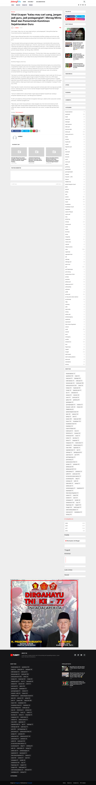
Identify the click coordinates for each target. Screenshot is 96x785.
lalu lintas (75, 231)
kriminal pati (75, 224)
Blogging (17, 782)
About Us (18, 4)
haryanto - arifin (75, 176)
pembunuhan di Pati (75, 274)
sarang (75, 311)
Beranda (13, 11)
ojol (75, 256)
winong (75, 364)
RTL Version (83, 782)
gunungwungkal (75, 171)
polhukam (75, 289)
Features (30, 1)
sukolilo (75, 339)
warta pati (75, 359)
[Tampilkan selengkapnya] (39, 131)
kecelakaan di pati (75, 206)
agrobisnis (75, 114)
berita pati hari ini (75, 134)
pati (75, 266)
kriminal (75, 221)
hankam (75, 174)
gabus (75, 164)
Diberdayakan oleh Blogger (73, 540)
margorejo (75, 236)
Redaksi (30, 4)
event (75, 159)
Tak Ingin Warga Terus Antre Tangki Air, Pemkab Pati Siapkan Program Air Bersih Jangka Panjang (18, 159)
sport (75, 334)
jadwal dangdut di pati (75, 184)
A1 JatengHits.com (69, 519)
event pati (75, 161)
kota (75, 216)
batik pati (75, 126)
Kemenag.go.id (19, 112)
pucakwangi (75, 299)
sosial (75, 329)
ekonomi (75, 156)
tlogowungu (75, 346)
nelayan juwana (75, 246)
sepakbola (75, 319)
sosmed (75, 331)
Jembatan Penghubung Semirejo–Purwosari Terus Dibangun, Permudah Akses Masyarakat (35, 159)
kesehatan (75, 209)
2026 (75, 523)
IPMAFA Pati (75, 181)
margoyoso (75, 239)
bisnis (75, 136)
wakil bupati (75, 354)
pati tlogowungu (75, 269)
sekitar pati (75, 314)
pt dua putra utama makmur (75, 296)
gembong (75, 166)
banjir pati (75, 119)
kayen (75, 201)
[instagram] (84, 655)
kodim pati (75, 214)
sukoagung (75, 336)
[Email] (36, 131)
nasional (75, 244)
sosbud (75, 326)
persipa (75, 276)
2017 (75, 528)
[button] (84, 2)
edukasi (75, 154)
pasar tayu (75, 264)
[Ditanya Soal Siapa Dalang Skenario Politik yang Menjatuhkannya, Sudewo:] (54, 152)
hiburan (75, 179)
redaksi (20, 136)
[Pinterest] (34, 131)
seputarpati (75, 321)
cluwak (75, 144)
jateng (75, 191)
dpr (75, 149)
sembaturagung (75, 316)
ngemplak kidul (75, 254)
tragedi (75, 349)
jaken (75, 186)
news (75, 249)
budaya (75, 139)
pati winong (75, 271)
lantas (75, 234)
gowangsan (75, 169)
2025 (75, 525)
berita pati (75, 131)
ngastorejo (75, 251)
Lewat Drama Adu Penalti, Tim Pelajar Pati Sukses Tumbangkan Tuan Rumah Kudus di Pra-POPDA (78, 56)
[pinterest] (85, 5)
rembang (75, 304)
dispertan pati (75, 146)
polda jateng (75, 286)
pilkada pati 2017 (75, 284)
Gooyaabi (29, 782)
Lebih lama (58, 184)
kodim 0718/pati (75, 211)
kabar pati (75, 199)
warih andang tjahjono (75, 356)
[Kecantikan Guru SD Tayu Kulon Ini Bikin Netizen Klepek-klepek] (65, 668)
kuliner (75, 229)
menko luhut (75, 241)
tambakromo (75, 341)
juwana (75, 196)
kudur (75, 226)
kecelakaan (75, 204)
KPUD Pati (75, 219)
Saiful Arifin (75, 309)
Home (24, 1)
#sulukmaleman (75, 111)
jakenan (75, 189)
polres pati (75, 294)
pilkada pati (75, 281)
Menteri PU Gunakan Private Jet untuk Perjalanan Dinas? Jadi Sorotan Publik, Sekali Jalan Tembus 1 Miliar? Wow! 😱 (78, 46)
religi (75, 301)
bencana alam (75, 129)
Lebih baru (14, 184)
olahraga (75, 259)
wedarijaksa (75, 361)
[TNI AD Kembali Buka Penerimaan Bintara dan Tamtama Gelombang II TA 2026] (68, 65)
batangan (75, 121)
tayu (75, 344)
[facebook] (78, 5)
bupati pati (75, 141)
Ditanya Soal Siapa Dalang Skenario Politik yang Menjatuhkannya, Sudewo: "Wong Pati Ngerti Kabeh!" (52, 159)
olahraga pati (75, 261)
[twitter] (80, 5)
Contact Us (24, 4)
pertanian (75, 279)
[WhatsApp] (31, 131)
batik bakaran (75, 124)
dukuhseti (75, 151)
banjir (75, 116)
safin (75, 306)
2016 (75, 530)
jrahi (75, 194)
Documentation (40, 1)
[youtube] (81, 655)
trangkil (75, 351)
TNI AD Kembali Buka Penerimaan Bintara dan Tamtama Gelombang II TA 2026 (79, 65)
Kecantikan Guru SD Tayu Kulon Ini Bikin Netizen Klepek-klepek (77, 667)
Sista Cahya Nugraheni (75, 324)
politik (75, 291)
